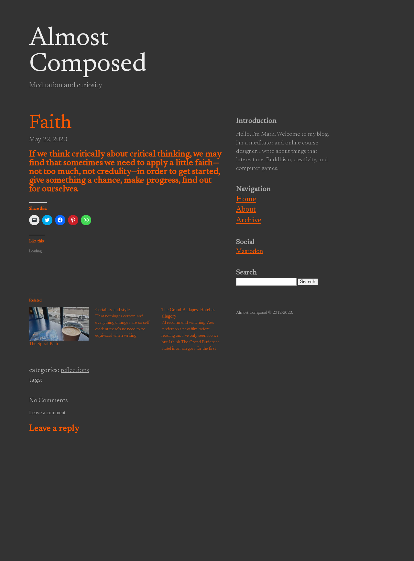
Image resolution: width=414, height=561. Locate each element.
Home (246, 199)
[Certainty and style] (128, 323)
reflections (75, 370)
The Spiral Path (43, 343)
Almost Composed (88, 52)
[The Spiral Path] (59, 324)
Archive (248, 220)
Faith (50, 123)
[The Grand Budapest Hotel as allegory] (194, 329)
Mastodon (249, 252)
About (246, 210)
